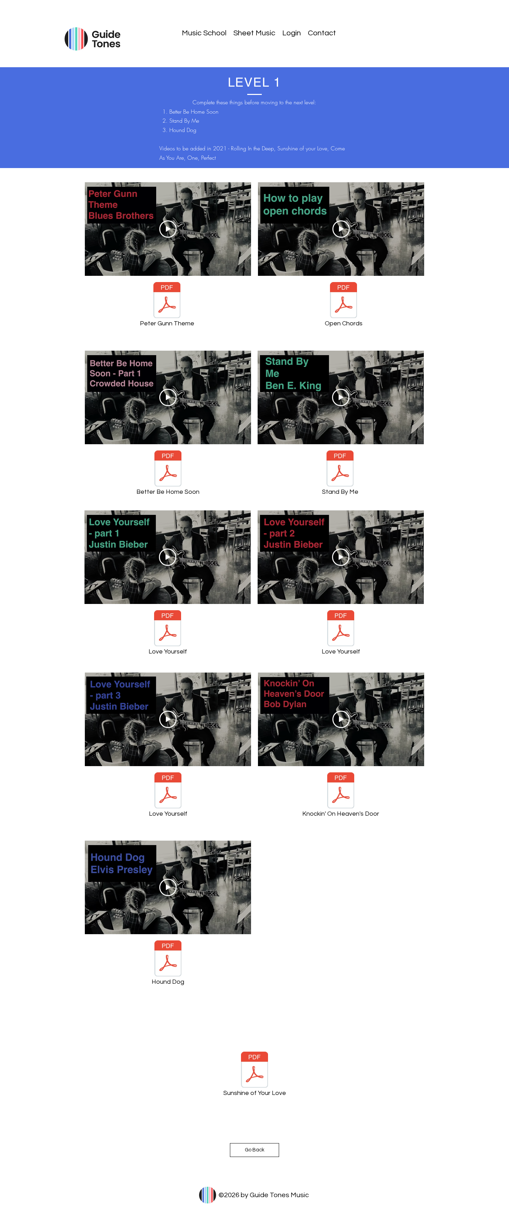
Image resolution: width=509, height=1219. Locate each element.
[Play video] (168, 229)
